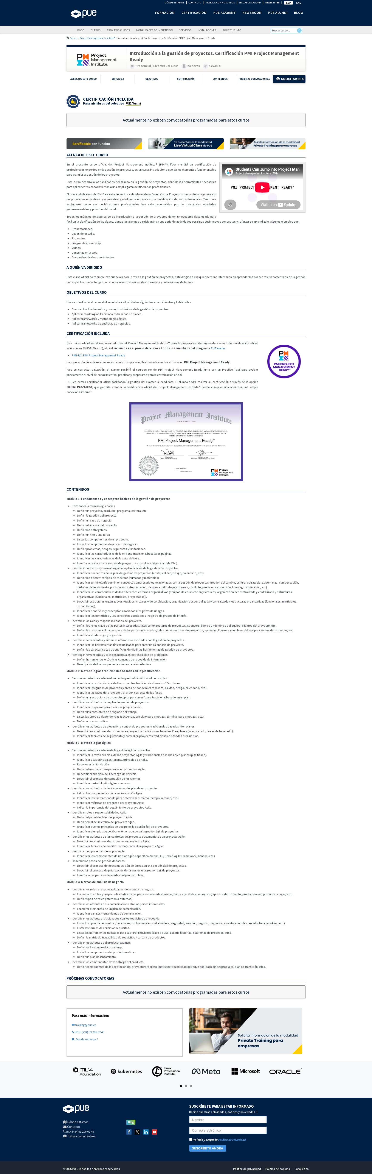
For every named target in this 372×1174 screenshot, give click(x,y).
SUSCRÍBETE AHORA (207, 1148)
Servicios (185, 30)
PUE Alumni (133, 103)
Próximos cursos (118, 30)
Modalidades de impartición (154, 30)
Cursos (96, 30)
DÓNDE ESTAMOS (174, 2)
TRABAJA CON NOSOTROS (220, 2)
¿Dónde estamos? (86, 1039)
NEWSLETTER (272, 2)
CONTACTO (195, 2)
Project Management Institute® (97, 38)
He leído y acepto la (219, 1140)
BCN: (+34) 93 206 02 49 (89, 1032)
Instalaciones (207, 30)
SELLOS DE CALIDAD (250, 2)
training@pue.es (85, 1025)
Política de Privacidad (232, 1140)
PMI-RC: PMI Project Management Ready (98, 355)
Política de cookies (277, 1169)
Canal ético (301, 1169)
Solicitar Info (293, 79)
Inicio (80, 30)
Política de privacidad (247, 1169)
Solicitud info (232, 30)
